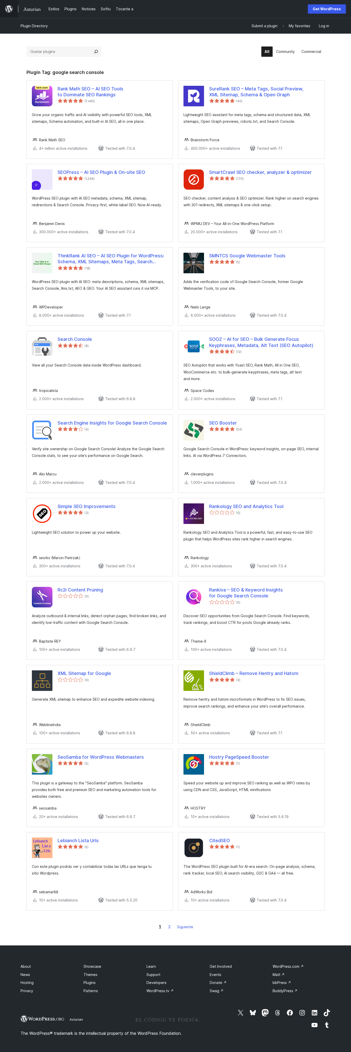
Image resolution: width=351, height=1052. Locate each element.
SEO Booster (223, 423)
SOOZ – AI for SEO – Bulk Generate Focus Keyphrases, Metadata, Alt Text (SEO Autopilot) (261, 342)
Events (215, 974)
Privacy (27, 991)
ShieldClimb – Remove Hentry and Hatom (253, 673)
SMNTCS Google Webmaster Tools (247, 255)
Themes (90, 974)
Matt (279, 974)
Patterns (91, 991)
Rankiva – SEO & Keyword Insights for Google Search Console (246, 592)
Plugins (90, 982)
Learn (151, 966)
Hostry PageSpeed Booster (239, 757)
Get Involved (221, 966)
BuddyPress (285, 991)
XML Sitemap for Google (84, 673)
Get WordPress (327, 9)
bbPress (282, 982)
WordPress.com (288, 966)
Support (153, 974)
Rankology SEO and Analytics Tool (246, 506)
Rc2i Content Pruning (80, 590)
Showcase (92, 966)
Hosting (27, 982)
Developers (156, 982)
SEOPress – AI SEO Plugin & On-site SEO (101, 172)
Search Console (75, 339)
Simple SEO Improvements (87, 506)
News (25, 974)
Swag (217, 991)
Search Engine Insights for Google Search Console (112, 423)
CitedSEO (219, 840)
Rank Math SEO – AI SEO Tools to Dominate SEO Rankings (90, 91)
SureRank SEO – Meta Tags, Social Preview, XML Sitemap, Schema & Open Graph (256, 91)
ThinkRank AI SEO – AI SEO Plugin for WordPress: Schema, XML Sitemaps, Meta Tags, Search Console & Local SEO (111, 259)
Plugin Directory (34, 26)
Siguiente (185, 927)
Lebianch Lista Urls (78, 840)
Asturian (76, 1019)
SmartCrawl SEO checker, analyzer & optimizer (260, 172)
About (26, 966)
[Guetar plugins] (96, 51)
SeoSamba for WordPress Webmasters (101, 757)
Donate (218, 982)
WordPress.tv (160, 991)
